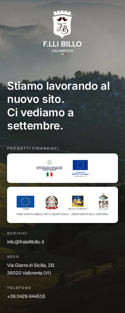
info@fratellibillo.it (25, 241)
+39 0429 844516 (26, 296)
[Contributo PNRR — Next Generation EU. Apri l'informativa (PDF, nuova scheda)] (62, 168)
